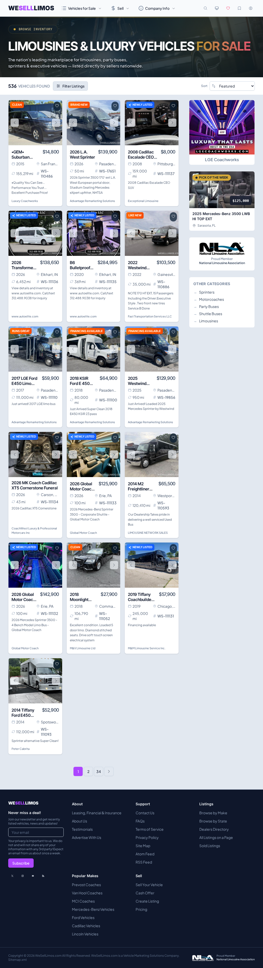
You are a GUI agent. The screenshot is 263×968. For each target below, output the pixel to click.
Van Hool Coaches (87, 892)
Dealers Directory (214, 829)
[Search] (205, 8)
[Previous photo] (15, 123)
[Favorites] (228, 8)
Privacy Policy (147, 837)
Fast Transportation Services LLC (150, 316)
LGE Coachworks (222, 159)
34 (98, 771)
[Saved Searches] (239, 8)
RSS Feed (144, 862)
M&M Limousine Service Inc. (146, 648)
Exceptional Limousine (143, 200)
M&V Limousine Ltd (82, 648)
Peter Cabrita (21, 748)
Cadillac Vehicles (86, 925)
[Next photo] (56, 123)
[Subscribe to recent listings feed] (43, 876)
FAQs (140, 821)
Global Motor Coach (83, 532)
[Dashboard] (251, 8)
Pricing (141, 909)
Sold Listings (209, 845)
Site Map (143, 845)
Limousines (205, 320)
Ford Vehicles (83, 917)
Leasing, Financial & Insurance (96, 812)
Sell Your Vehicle (149, 884)
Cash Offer (145, 892)
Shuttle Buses (207, 313)
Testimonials (82, 829)
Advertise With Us (86, 837)
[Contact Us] (33, 876)
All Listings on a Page (216, 837)
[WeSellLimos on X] (12, 876)
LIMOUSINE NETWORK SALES (148, 532)
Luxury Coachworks (25, 200)
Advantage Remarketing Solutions (92, 200)
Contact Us (145, 812)
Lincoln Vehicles (85, 934)
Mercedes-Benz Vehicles (93, 909)
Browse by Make (213, 812)
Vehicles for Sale (82, 8)
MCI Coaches (83, 901)
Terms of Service (150, 829)
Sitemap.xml (17, 960)
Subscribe (21, 863)
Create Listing (147, 901)
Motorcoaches (208, 299)
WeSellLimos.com (48, 955)
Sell (120, 8)
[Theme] (217, 8)
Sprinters (203, 292)
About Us (79, 821)
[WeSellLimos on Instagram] (22, 876)
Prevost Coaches (86, 884)
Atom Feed (145, 853)
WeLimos (31, 8)
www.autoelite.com (25, 316)
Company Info (157, 8)
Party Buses (206, 306)
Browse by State (213, 821)
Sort (204, 86)
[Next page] (109, 771)
